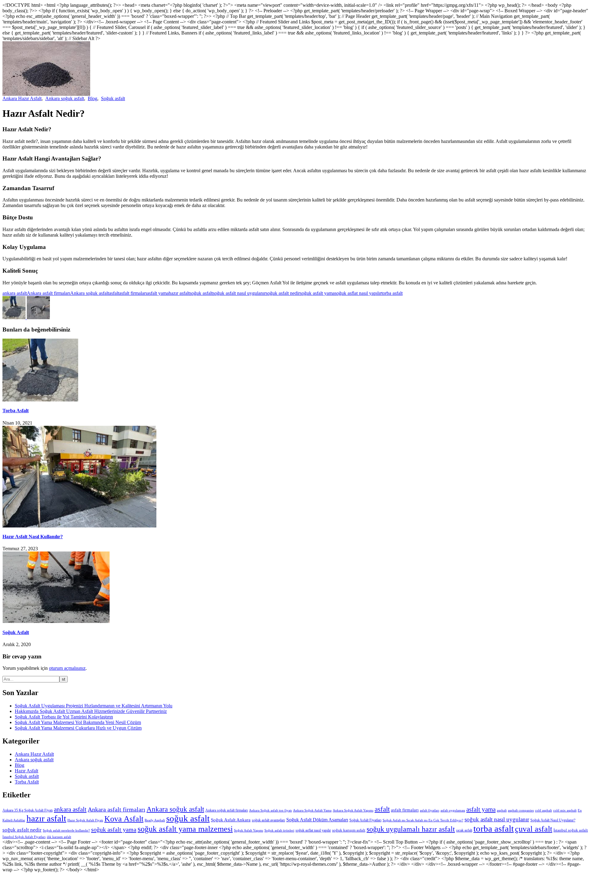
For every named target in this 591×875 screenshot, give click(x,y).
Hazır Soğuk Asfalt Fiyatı (85, 820)
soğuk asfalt (201, 293)
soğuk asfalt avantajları (268, 820)
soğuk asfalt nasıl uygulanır (239, 293)
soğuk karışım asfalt (348, 830)
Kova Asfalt (123, 818)
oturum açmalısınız (67, 668)
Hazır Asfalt (26, 770)
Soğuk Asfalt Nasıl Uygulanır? (552, 820)
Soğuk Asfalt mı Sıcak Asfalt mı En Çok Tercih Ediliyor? (423, 820)
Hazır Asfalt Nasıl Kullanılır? (32, 536)
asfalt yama (158, 293)
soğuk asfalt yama (317, 293)
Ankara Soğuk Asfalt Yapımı (353, 810)
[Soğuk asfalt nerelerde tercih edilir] (38, 317)
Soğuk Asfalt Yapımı (248, 830)
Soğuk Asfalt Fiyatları (365, 820)
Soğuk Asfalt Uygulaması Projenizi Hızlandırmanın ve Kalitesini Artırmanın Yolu (93, 705)
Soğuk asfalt (113, 98)
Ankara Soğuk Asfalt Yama (312, 810)
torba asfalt (392, 293)
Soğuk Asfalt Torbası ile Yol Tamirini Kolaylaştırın (64, 716)
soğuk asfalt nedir (283, 293)
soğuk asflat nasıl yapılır (358, 293)
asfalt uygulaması (452, 810)
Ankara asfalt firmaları (48, 293)
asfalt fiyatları (429, 810)
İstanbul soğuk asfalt (570, 830)
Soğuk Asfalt (15, 632)
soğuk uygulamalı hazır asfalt (411, 829)
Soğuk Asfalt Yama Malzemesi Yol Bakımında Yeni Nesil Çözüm (78, 722)
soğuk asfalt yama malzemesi (185, 828)
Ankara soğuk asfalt (64, 98)
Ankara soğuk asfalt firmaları (226, 810)
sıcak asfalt (464, 830)
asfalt (114, 293)
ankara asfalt (14, 293)
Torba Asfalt (15, 410)
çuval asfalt (533, 828)
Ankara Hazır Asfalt (22, 98)
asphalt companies (521, 810)
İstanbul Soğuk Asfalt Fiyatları (24, 837)
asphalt (502, 810)
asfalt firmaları (133, 293)
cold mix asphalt (565, 810)
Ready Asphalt (155, 820)
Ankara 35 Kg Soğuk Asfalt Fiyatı (27, 810)
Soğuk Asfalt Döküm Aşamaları (317, 819)
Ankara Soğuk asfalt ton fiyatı (270, 810)
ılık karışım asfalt (59, 837)
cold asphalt (543, 810)
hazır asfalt (179, 293)
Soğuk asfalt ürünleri (279, 830)
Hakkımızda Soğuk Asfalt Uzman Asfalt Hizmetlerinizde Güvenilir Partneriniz (91, 711)
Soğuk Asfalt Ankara (231, 819)
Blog (92, 98)
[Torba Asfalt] (14, 317)
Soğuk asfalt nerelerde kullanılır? (66, 830)
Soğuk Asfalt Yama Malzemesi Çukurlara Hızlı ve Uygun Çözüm (78, 728)
